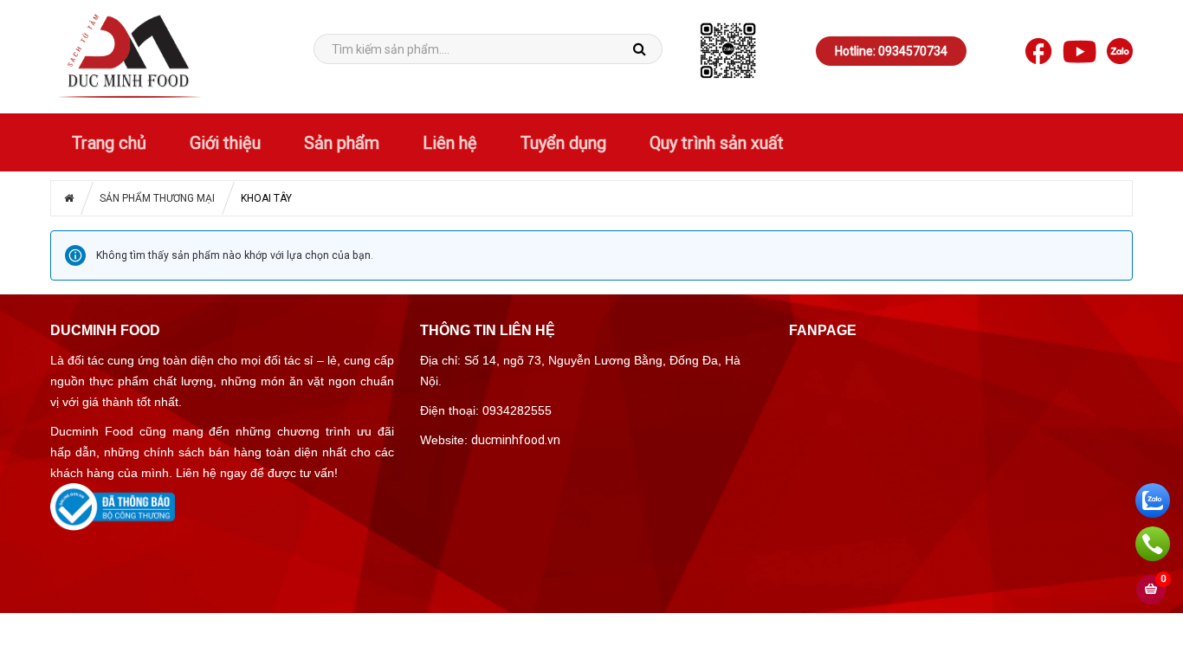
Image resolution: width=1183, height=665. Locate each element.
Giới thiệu (225, 142)
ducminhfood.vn (515, 440)
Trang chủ (109, 142)
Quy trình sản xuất (717, 142)
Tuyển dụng (563, 142)
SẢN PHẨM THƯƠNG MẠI (157, 198)
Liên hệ (450, 142)
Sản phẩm (341, 142)
